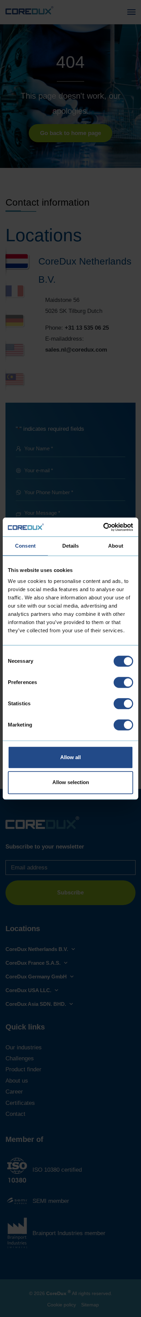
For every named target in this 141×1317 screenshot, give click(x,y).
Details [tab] (70, 546)
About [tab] (115, 546)
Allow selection (70, 782)
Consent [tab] (25, 546)
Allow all (70, 757)
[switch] (123, 682)
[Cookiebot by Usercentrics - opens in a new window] (103, 527)
